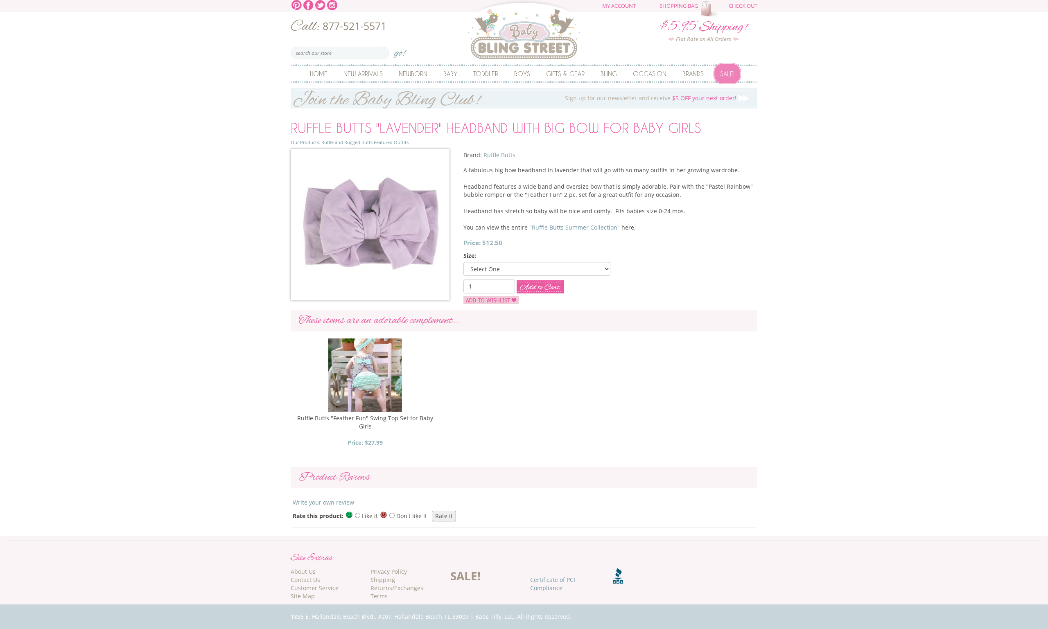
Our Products (305, 142)
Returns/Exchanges (396, 588)
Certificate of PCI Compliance (552, 584)
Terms (379, 596)
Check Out (743, 5)
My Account (619, 5)
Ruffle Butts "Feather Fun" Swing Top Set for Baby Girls (365, 422)
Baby (450, 73)
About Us (303, 571)
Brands (693, 73)
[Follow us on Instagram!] (332, 4)
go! (399, 50)
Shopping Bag (679, 5)
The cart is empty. (711, 9)
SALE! (465, 576)
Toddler (485, 73)
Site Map (303, 596)
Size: (469, 255)
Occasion (649, 73)
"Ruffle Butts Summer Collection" (574, 227)
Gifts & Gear (565, 73)
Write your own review (323, 502)
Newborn (413, 73)
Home (319, 73)
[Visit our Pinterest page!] (296, 4)
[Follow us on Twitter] (320, 4)
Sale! (727, 73)
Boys (522, 73)
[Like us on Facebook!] (308, 4)
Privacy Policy (388, 571)
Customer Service (315, 588)
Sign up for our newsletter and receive (514, 98)
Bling (609, 73)
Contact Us (305, 580)
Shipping (382, 580)
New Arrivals (363, 73)
